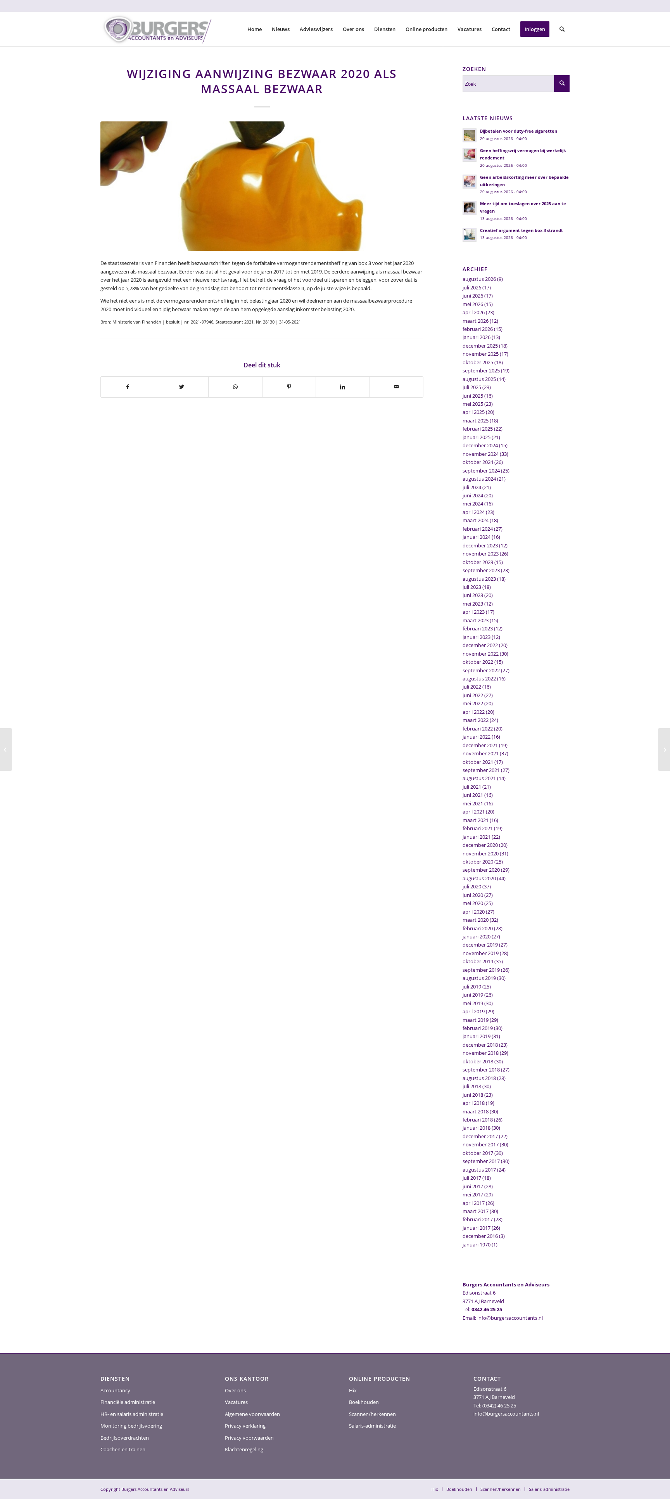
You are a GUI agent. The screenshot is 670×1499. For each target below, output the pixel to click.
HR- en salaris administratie (131, 1414)
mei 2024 (473, 503)
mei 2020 (473, 903)
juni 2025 (473, 395)
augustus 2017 (479, 1169)
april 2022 (474, 711)
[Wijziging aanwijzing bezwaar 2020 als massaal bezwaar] (261, 186)
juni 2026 (473, 295)
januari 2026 (476, 337)
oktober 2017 (478, 1152)
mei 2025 (473, 403)
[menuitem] (254, 29)
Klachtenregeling (244, 1449)
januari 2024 (476, 536)
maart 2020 (476, 919)
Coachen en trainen (122, 1449)
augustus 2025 (479, 379)
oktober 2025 (478, 362)
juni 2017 (473, 1186)
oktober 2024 (478, 462)
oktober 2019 (478, 961)
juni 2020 (473, 894)
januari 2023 (476, 637)
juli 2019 (472, 986)
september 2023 (481, 570)
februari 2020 (478, 928)
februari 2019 (478, 1028)
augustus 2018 (479, 1078)
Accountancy (115, 1390)
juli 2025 (472, 387)
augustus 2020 (479, 878)
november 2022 (481, 653)
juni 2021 (473, 794)
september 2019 (481, 969)
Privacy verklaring (245, 1425)
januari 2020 (476, 936)
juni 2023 (473, 595)
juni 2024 (473, 495)
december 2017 (480, 1136)
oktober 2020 (478, 861)
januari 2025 (476, 437)
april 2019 (474, 1011)
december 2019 (480, 944)
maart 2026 (476, 320)
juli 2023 (472, 586)
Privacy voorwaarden (249, 1437)
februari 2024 (478, 528)
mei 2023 (473, 603)
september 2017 (481, 1161)
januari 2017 (476, 1227)
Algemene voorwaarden (252, 1414)
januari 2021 (476, 836)
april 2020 (474, 911)
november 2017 (481, 1144)
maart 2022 (476, 720)
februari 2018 (478, 1119)
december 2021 (480, 745)
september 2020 (481, 869)
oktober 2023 (478, 562)
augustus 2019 (479, 978)
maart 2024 (476, 520)
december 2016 (480, 1235)
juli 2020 (472, 886)
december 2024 (480, 445)
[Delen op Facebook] (128, 387)
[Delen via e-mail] (396, 387)
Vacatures (236, 1402)
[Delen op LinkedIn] (343, 387)
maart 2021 (476, 820)
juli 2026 (472, 287)
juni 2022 (473, 695)
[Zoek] (562, 29)
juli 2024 (472, 487)
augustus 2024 (479, 478)
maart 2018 (476, 1111)
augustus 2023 (479, 578)
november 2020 (481, 853)
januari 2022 (476, 736)
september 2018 (481, 1069)
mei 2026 (473, 304)
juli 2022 (472, 686)
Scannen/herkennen (372, 1414)
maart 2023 (476, 620)
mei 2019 (473, 1003)
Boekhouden (364, 1402)
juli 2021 (472, 786)
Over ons (235, 1390)
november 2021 (481, 753)
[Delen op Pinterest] (289, 387)
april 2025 (474, 412)
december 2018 (480, 1044)
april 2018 (474, 1102)
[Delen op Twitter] (182, 387)
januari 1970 (476, 1244)
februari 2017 (478, 1219)
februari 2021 (478, 828)
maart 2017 (476, 1211)
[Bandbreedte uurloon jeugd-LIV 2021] (664, 749)
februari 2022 (478, 728)
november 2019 (481, 953)
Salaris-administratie (372, 1425)
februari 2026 (478, 328)
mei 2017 (473, 1194)
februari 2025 (478, 428)
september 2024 (481, 470)
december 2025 (480, 345)
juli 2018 (472, 1086)
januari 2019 (476, 1036)
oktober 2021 (478, 761)
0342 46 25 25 (486, 1309)
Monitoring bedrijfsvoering (131, 1425)
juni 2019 (473, 994)
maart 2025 (476, 420)
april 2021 (474, 811)
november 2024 (481, 453)
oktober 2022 (478, 661)
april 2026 (474, 312)
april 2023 (474, 611)
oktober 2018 (478, 1061)
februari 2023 (478, 628)
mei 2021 (473, 803)
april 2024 (474, 512)
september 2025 (481, 370)
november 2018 (481, 1052)
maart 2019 (476, 1019)
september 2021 (481, 770)
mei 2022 (473, 703)
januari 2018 (476, 1127)
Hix (353, 1390)
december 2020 (480, 844)
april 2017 (474, 1203)
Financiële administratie (127, 1402)
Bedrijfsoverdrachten (124, 1437)
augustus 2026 (479, 278)
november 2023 (481, 553)
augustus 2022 (479, 678)
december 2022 (480, 645)
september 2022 (481, 670)
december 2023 (480, 545)
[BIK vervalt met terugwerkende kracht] (6, 749)
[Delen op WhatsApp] (235, 387)
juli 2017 (472, 1177)
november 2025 (481, 353)
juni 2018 (473, 1094)
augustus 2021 (479, 778)
